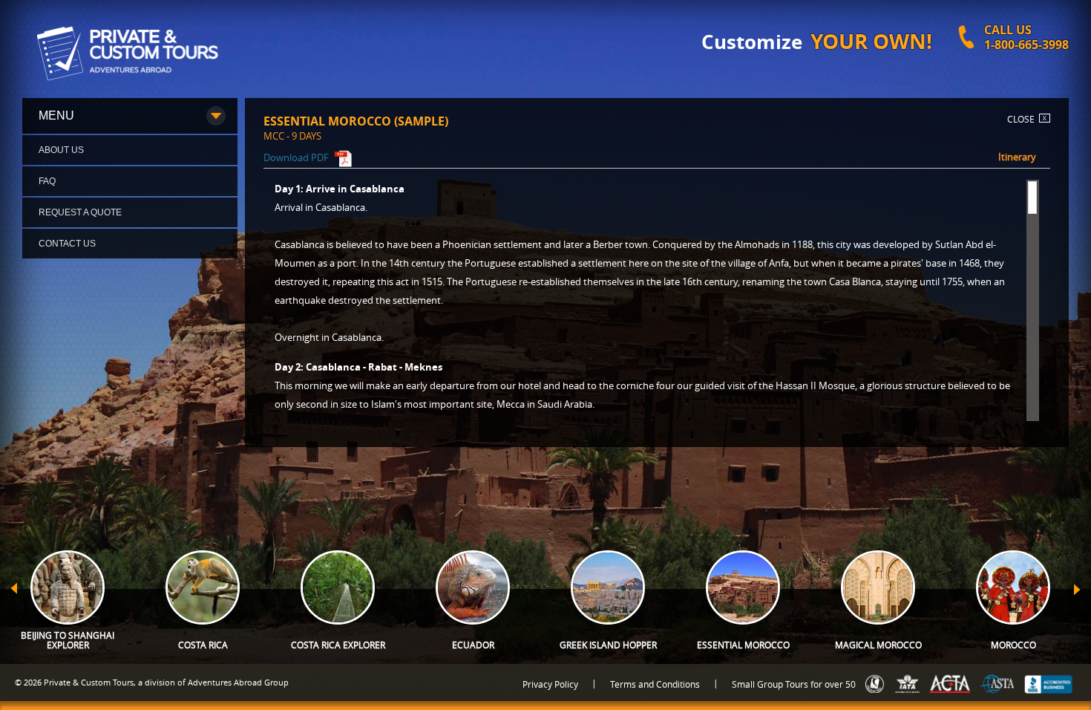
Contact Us (67, 243)
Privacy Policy (550, 684)
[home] (132, 52)
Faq (47, 181)
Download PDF (297, 157)
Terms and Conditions (655, 684)
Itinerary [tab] (1017, 156)
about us (61, 150)
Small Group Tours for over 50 (794, 684)
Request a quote (80, 212)
